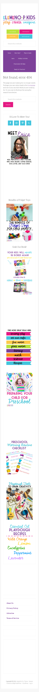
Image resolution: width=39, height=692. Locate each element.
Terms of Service (13, 618)
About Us (10, 603)
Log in (31, 683)
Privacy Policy (12, 608)
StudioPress (18, 683)
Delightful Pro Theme (22, 681)
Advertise (10, 613)
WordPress (25, 683)
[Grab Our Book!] (19, 294)
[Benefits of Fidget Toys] (19, 241)
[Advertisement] (21, 8)
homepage (31, 85)
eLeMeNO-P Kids (19, 20)
